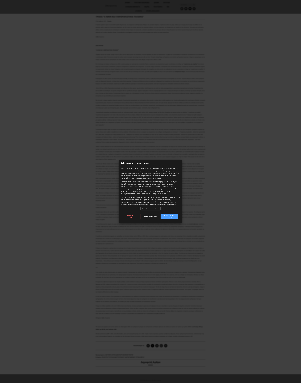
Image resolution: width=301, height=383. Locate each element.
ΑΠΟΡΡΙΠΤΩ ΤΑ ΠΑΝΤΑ (131, 216)
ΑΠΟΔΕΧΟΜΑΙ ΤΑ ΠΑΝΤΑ (169, 216)
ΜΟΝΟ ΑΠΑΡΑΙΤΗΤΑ (150, 216)
